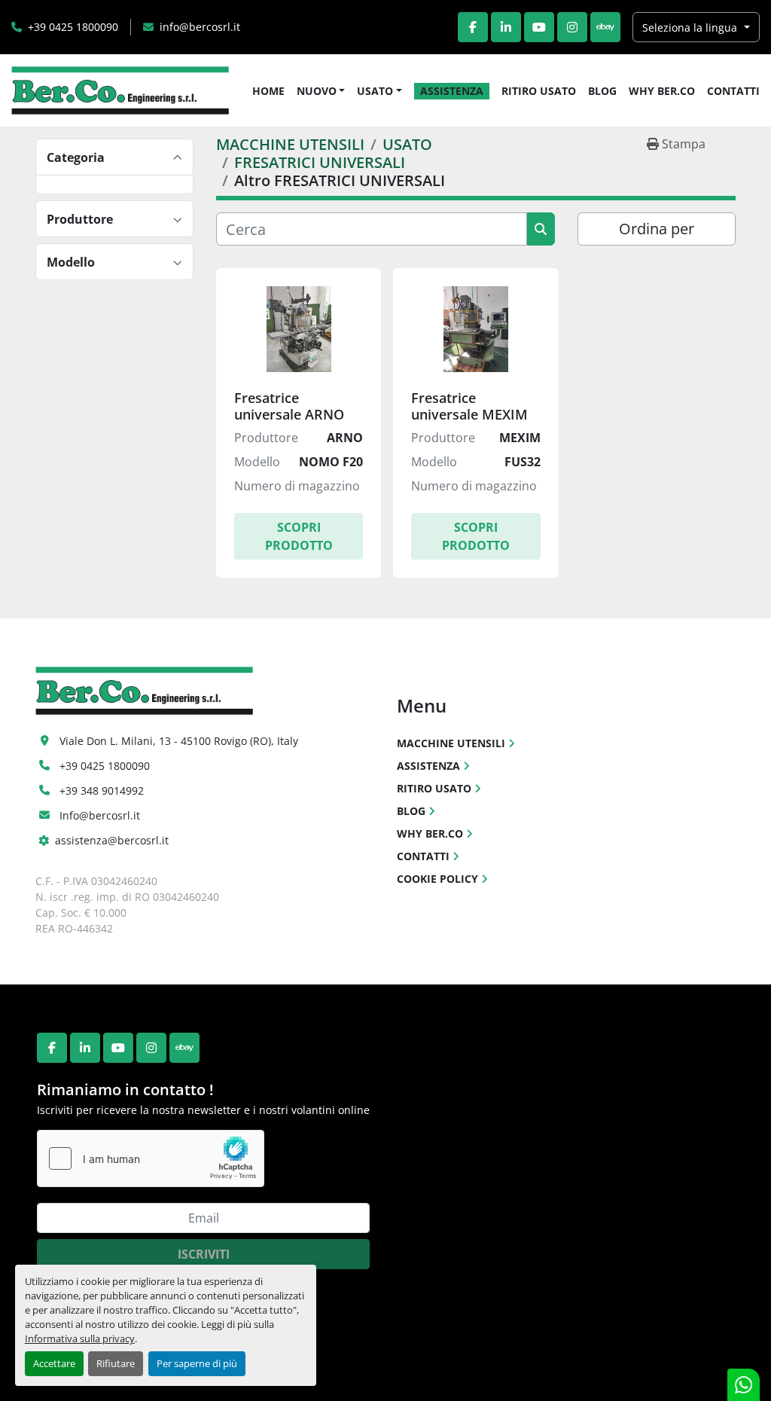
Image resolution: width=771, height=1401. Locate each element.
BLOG (602, 91)
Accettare (54, 1363)
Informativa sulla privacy (80, 1338)
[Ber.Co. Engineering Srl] (144, 689)
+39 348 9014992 (101, 790)
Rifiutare (115, 1363)
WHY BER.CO (662, 91)
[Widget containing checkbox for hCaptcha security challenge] (150, 1158)
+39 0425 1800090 (73, 27)
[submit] (541, 229)
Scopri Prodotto (299, 536)
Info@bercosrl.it (99, 815)
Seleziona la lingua (689, 27)
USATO (375, 91)
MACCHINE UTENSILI (451, 743)
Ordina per (656, 228)
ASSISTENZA (451, 91)
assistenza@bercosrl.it (112, 840)
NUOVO (317, 91)
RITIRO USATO (538, 91)
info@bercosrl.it (200, 27)
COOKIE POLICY (437, 878)
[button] (321, 91)
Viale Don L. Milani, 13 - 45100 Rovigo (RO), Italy (178, 741)
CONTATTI (733, 91)
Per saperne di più (197, 1363)
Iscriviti (204, 1254)
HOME (268, 91)
